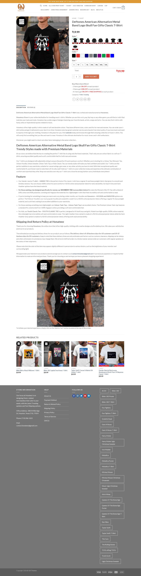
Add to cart (91, 76)
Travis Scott (106, 556)
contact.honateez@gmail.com (82, 254)
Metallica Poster (108, 461)
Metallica (105, 455)
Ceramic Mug (74, 10)
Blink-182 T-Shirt (108, 402)
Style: (74, 36)
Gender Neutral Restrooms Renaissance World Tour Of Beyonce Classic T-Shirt (111, 372)
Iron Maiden (106, 450)
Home (45, 5)
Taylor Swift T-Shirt (109, 533)
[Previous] (16, 361)
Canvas (100, 5)
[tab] (21, 107)
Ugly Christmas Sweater (110, 561)
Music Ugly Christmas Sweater (110, 487)
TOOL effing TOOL (109, 550)
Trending (86, 94)
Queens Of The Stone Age (111, 500)
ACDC (104, 391)
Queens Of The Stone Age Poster (111, 507)
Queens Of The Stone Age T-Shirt (112, 515)
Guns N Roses (107, 424)
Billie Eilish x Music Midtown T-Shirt (27, 370)
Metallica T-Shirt (108, 466)
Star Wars (105, 522)
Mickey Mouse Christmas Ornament (111, 479)
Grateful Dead (107, 419)
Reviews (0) (31, 107)
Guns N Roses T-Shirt (109, 430)
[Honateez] (26, 7)
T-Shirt (68, 5)
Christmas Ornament (59, 10)
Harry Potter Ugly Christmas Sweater (108, 442)
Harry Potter (106, 436)
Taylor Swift (106, 528)
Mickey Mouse (107, 472)
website (69, 133)
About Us (99, 10)
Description (21, 107)
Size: (74, 60)
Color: (75, 52)
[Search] (41, 6)
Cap (106, 5)
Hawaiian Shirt (90, 5)
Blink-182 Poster (108, 396)
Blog (93, 10)
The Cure (105, 539)
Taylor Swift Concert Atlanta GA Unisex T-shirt (82, 371)
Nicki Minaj (106, 494)
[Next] (124, 361)
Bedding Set (84, 10)
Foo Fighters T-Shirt (109, 413)
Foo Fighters (106, 408)
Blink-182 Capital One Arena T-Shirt (55, 370)
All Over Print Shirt (56, 5)
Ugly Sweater (78, 5)
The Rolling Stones (108, 545)
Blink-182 (115, 391)
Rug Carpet (45, 10)
